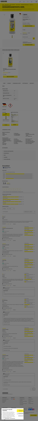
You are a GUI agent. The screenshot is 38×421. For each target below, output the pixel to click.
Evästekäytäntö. (7, 418)
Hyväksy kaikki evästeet (20, 410)
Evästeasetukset (20, 415)
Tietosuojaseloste (12, 418)
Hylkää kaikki (20, 413)
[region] (12, 414)
